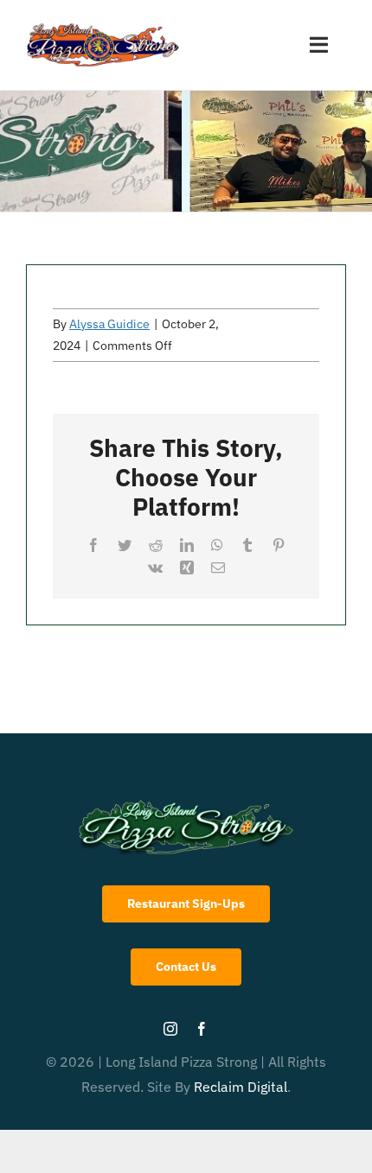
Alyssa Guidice (109, 324)
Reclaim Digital (240, 1086)
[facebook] (201, 1029)
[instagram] (170, 1029)
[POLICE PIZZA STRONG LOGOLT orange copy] (103, 25)
